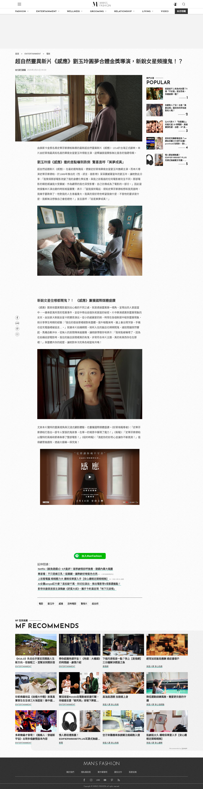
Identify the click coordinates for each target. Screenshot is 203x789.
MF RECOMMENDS (47, 626)
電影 (48, 54)
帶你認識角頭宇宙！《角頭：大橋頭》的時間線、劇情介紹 (79, 660)
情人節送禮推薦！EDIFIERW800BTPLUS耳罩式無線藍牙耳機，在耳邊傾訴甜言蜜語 (79, 737)
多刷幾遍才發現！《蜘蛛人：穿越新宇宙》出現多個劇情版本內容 (35, 737)
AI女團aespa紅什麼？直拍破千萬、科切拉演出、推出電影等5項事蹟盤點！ (79, 583)
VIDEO (165, 11)
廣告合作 (118, 772)
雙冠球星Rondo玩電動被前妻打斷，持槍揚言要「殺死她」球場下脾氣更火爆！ (79, 699)
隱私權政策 (86, 772)
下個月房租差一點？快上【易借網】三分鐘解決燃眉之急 (122, 660)
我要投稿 (133, 772)
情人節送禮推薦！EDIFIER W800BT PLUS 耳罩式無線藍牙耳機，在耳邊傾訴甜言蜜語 (176, 158)
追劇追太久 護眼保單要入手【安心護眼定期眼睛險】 (166, 737)
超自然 (95, 604)
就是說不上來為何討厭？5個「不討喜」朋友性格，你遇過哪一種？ (176, 91)
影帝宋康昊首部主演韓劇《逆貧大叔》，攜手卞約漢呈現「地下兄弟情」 (77, 588)
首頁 (17, 54)
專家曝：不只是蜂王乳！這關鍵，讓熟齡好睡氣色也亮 (67, 574)
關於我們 (70, 772)
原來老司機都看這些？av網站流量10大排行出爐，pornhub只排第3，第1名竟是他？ (176, 141)
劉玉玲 (51, 604)
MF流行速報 (20, 70)
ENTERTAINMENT (46, 11)
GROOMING (97, 11)
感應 (61, 604)
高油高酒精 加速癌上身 (115, 696)
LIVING (146, 11)
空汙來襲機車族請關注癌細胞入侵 (121, 735)
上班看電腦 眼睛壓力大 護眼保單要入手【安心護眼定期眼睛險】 (73, 579)
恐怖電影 (72, 604)
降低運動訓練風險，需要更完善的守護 (166, 698)
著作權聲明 (102, 772)
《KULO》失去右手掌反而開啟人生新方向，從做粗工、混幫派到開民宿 (35, 660)
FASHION (20, 11)
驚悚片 (84, 604)
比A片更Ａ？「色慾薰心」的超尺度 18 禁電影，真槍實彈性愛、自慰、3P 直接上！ (176, 125)
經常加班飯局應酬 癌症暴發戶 (162, 658)
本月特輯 (181, 11)
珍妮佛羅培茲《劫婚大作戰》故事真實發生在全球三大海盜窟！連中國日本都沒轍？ (35, 699)
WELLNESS (73, 11)
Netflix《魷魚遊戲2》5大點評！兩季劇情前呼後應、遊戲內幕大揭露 (75, 569)
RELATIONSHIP (123, 11)
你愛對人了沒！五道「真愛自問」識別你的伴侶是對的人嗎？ (175, 108)
